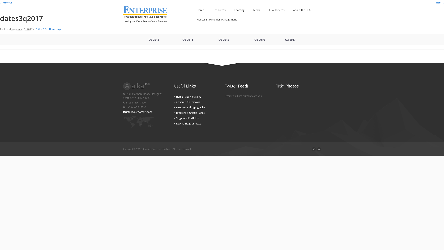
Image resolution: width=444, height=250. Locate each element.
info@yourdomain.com (139, 112)
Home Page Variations (188, 96)
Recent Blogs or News (188, 123)
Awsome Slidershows (187, 102)
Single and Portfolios (187, 118)
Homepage (55, 29)
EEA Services (277, 10)
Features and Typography (190, 107)
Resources (219, 10)
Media (257, 10)
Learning (239, 10)
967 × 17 (41, 29)
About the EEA (301, 10)
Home (200, 10)
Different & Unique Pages (190, 112)
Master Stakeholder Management (217, 19)
